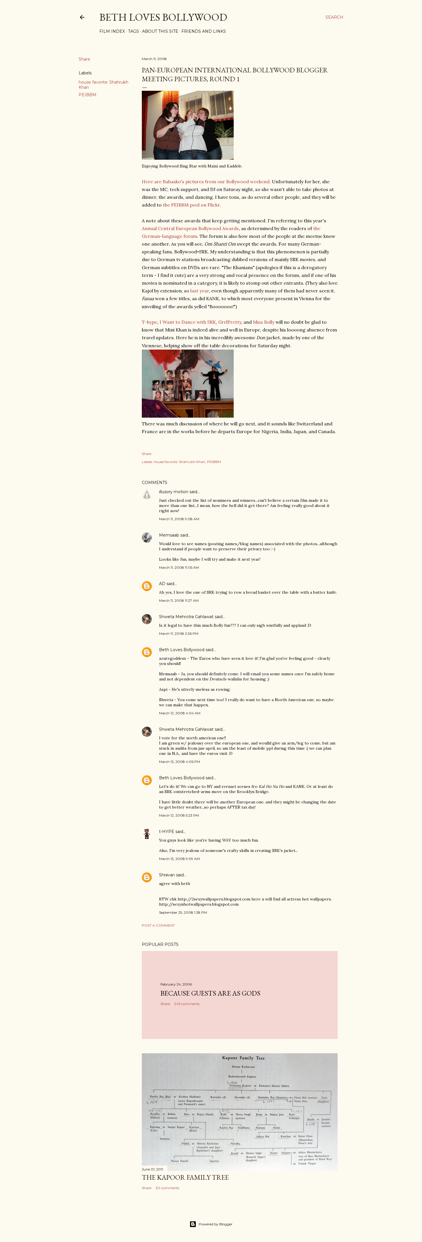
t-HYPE (166, 831)
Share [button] (84, 59)
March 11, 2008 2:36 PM (178, 633)
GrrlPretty (229, 322)
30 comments (167, 1188)
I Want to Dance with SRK (188, 322)
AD (162, 583)
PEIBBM (87, 94)
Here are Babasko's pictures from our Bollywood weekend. (206, 181)
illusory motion (173, 491)
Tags (133, 31)
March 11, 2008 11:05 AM (179, 567)
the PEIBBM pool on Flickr (191, 205)
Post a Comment (158, 925)
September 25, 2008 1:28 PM (183, 912)
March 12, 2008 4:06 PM (179, 761)
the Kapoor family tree (185, 1177)
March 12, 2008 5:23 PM (179, 815)
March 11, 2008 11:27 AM (179, 600)
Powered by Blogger (216, 1224)
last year (199, 291)
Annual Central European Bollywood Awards (190, 228)
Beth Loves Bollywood (163, 17)
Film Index (112, 31)
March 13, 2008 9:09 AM (179, 859)
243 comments (187, 1004)
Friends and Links (203, 31)
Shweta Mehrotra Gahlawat (186, 616)
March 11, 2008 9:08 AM (179, 519)
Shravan (167, 875)
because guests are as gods (210, 993)
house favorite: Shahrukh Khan (179, 462)
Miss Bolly (263, 322)
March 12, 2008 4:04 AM (179, 713)
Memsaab (169, 535)
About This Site (160, 31)
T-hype (149, 322)
